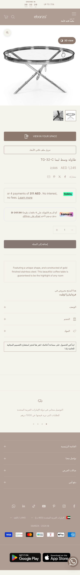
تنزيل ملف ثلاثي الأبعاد (40, 149)
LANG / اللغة (20, 517)
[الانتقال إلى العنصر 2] (58, 115)
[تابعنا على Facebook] (74, 506)
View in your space (45, 136)
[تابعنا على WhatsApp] (14, 506)
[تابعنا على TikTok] (34, 506)
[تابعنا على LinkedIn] (24, 506)
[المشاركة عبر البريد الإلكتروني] (48, 176)
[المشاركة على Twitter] (59, 176)
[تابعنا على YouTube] (44, 506)
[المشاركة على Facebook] (65, 176)
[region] (40, 407)
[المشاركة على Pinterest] (54, 176)
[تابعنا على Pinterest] (54, 506)
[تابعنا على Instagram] (64, 506)
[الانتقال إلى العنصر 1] (70, 115)
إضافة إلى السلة (40, 244)
